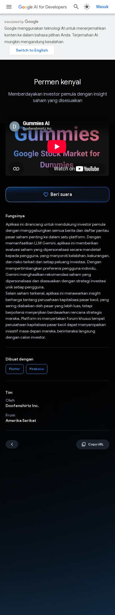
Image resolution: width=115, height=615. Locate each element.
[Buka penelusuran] (76, 6)
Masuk (102, 6)
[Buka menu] (9, 6)
